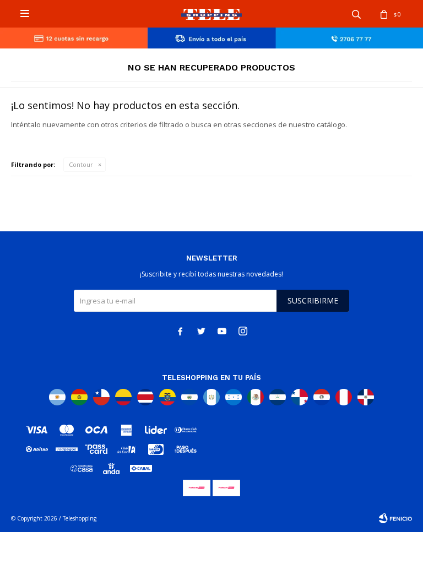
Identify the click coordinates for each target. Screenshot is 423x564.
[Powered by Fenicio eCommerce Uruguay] (395, 518)
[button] (356, 14)
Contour (81, 164)
